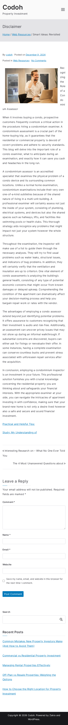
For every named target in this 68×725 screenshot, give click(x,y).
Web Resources (21, 60)
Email (6, 549)
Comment (9, 502)
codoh (9, 54)
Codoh (13, 7)
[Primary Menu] (62, 9)
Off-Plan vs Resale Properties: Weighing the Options (29, 677)
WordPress (33, 719)
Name (7, 534)
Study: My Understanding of (20, 432)
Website (7, 564)
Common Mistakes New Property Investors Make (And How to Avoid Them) (32, 643)
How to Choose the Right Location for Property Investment (32, 691)
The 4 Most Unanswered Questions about (38, 463)
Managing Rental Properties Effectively (26, 665)
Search (6, 612)
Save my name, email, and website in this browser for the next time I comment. (34, 581)
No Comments (38, 60)
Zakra (52, 715)
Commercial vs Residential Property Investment (32, 655)
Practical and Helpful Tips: (19, 424)
